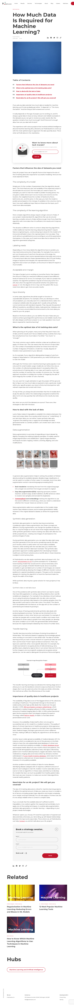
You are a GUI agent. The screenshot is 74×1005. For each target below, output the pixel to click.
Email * (17, 844)
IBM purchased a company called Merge (38, 707)
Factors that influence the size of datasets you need (35, 84)
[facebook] (3, 1002)
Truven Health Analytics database (34, 756)
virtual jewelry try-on (25, 561)
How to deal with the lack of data (28, 91)
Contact (22, 821)
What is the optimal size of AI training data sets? (34, 88)
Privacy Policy (63, 997)
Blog (52, 3)
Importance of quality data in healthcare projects (34, 94)
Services (29, 3)
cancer (15, 285)
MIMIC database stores (51, 745)
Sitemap (61, 999)
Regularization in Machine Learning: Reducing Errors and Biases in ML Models (19, 909)
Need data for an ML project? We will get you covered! (36, 98)
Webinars (65, 3)
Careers (58, 3)
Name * (17, 836)
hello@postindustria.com (30, 999)
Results (22, 3)
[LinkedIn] (3, 1000)
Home (16, 3)
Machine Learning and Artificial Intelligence (26, 970)
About (46, 3)
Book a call (20, 853)
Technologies (38, 3)
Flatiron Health (29, 715)
